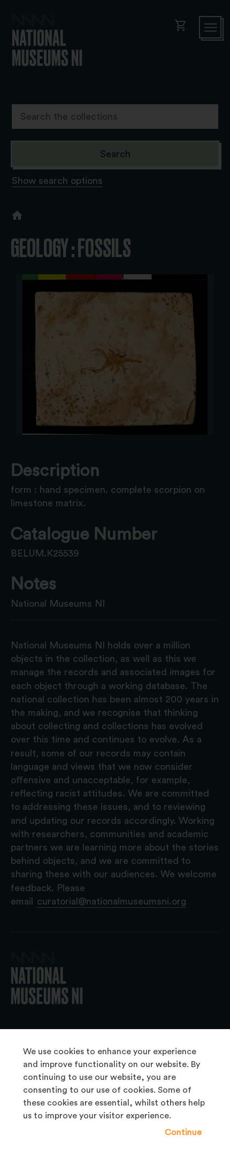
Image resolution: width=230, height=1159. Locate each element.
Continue (183, 1132)
